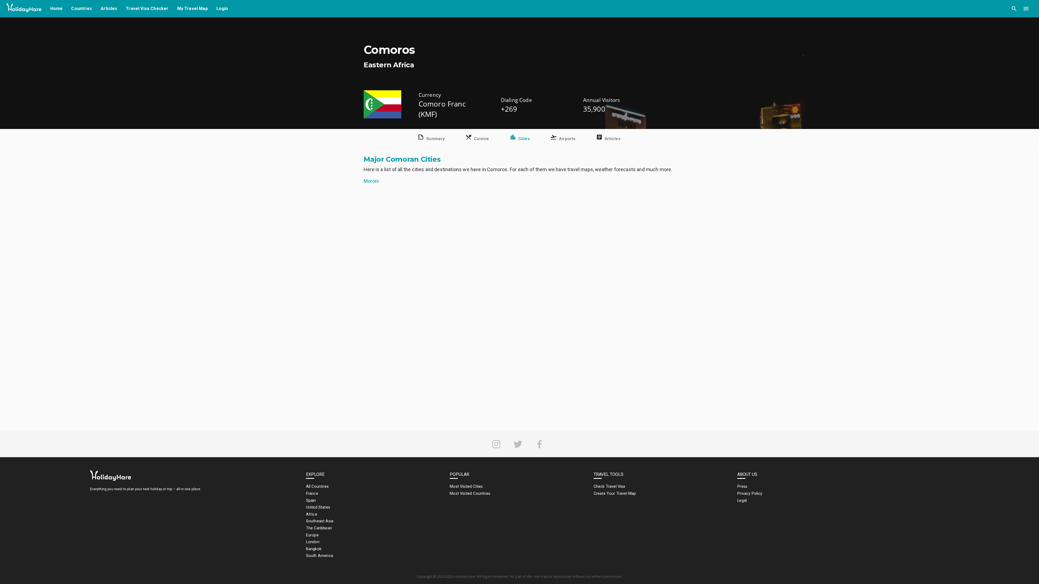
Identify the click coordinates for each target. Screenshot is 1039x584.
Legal (742, 500)
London (313, 542)
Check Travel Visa (609, 486)
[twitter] (518, 444)
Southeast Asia (319, 521)
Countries (81, 8)
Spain (311, 500)
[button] (1014, 8)
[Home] (24, 8)
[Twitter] (518, 444)
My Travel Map (192, 8)
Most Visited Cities (466, 486)
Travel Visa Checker (147, 8)
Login (222, 8)
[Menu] (1026, 8)
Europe (312, 535)
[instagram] (496, 444)
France (312, 493)
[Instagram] (496, 444)
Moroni (371, 181)
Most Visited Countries (470, 493)
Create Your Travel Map (615, 493)
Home (56, 8)
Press (742, 486)
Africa (311, 514)
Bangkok (313, 549)
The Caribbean (319, 528)
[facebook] (539, 444)
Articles (109, 8)
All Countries (317, 486)
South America (319, 555)
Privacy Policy (749, 493)
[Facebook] (539, 444)
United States (318, 507)
